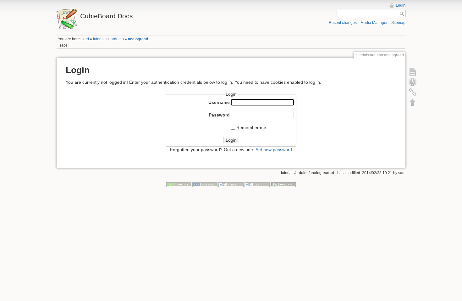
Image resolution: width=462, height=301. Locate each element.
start (85, 39)
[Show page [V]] (413, 72)
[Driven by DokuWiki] (283, 184)
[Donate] (178, 184)
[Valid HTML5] (231, 184)
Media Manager (374, 22)
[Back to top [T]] (413, 102)
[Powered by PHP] (204, 184)
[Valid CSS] (257, 184)
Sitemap (398, 22)
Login (400, 5)
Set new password (274, 149)
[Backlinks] (413, 92)
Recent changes (343, 22)
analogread (138, 39)
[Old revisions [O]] (413, 82)
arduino (117, 39)
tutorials (100, 39)
